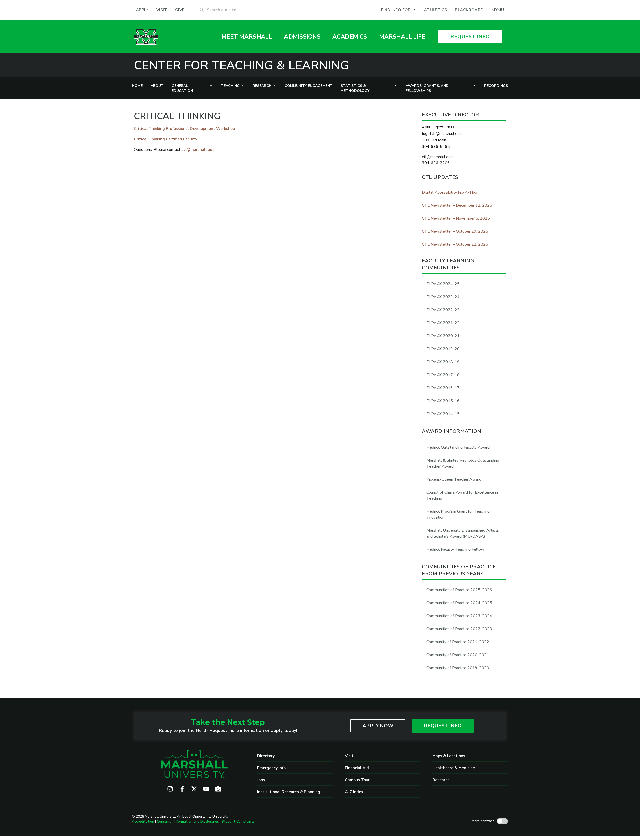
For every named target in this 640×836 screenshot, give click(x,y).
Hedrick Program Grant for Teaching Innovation (458, 514)
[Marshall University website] (146, 37)
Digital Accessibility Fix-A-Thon (450, 192)
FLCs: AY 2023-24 (443, 297)
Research (441, 780)
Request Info (443, 725)
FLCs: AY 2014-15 (443, 414)
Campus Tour (357, 780)
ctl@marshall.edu (198, 149)
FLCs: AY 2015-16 (443, 401)
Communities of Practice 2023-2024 (459, 616)
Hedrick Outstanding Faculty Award (458, 447)
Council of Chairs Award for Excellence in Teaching (462, 495)
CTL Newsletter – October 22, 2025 (455, 244)
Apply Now (378, 725)
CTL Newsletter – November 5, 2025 (456, 218)
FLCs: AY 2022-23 (443, 310)
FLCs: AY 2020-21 (443, 336)
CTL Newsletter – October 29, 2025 (455, 231)
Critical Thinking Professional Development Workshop (184, 128)
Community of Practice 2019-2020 (457, 668)
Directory (266, 756)
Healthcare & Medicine (453, 768)
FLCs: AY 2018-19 (443, 362)
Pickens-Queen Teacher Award (454, 479)
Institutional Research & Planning (288, 792)
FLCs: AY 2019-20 (443, 349)
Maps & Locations (448, 756)
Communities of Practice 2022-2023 (459, 629)
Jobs (261, 780)
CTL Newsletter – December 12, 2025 (457, 205)
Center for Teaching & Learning (241, 65)
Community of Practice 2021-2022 (457, 642)
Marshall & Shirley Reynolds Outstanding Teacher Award (462, 463)
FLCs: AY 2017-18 (443, 375)
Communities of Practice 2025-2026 (459, 590)
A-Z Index (354, 792)
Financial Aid (357, 768)
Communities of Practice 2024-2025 (459, 603)
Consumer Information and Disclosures (188, 821)
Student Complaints (238, 821)
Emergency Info (271, 768)
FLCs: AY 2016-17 (443, 388)
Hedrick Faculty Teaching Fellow (455, 549)
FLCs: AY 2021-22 (443, 323)
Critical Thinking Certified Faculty (165, 139)
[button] (398, 10)
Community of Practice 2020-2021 (457, 655)
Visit (349, 756)
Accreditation (143, 821)
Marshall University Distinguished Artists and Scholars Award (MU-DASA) (462, 533)
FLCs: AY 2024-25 (443, 284)
